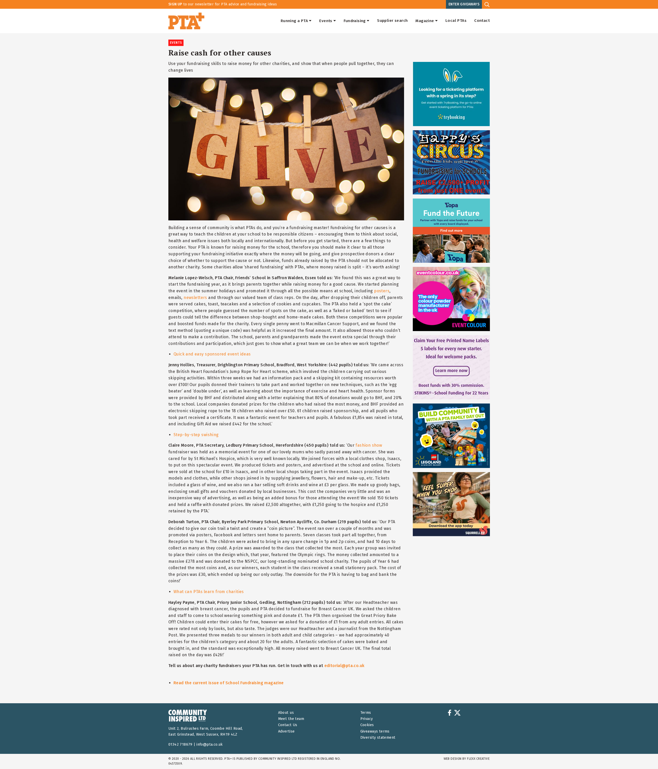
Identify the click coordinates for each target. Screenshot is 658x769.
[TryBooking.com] (451, 94)
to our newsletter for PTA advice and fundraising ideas (222, 4)
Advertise (286, 731)
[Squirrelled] (451, 504)
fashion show (368, 445)
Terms (365, 712)
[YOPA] (451, 231)
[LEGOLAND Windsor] (451, 436)
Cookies (367, 725)
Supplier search (392, 21)
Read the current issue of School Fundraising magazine (228, 682)
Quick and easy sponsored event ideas (212, 354)
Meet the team (291, 719)
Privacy (366, 719)
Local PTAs (456, 21)
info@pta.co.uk (209, 744)
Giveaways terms (375, 731)
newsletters (195, 297)
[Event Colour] (451, 299)
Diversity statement (378, 737)
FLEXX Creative (478, 759)
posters (381, 290)
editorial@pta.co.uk (344, 665)
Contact (482, 21)
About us (286, 712)
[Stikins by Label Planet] (451, 367)
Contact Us (287, 725)
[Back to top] (643, 755)
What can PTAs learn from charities (208, 591)
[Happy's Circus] (451, 162)
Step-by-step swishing (196, 434)
